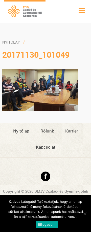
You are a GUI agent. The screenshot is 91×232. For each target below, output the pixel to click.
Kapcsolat (45, 147)
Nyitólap (11, 42)
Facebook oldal (45, 176)
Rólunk (47, 131)
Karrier (71, 131)
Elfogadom (46, 224)
